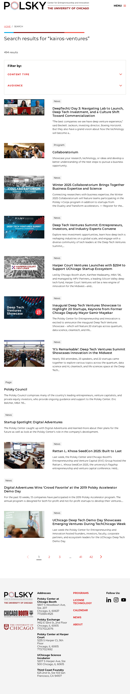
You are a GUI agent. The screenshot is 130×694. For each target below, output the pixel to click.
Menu (118, 5)
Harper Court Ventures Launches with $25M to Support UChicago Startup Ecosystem (89, 267)
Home (7, 26)
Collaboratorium (65, 152)
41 (80, 557)
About (78, 624)
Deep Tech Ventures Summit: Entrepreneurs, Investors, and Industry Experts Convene (87, 227)
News (77, 617)
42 (91, 557)
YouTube (123, 599)
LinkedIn (108, 599)
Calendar (80, 610)
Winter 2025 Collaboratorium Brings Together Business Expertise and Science (88, 186)
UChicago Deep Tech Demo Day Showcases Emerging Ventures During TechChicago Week (89, 522)
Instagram (116, 599)
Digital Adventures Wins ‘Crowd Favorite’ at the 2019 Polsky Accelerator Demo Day (60, 489)
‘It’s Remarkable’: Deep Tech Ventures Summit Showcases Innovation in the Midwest (88, 351)
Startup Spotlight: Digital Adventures (33, 422)
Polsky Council (15, 389)
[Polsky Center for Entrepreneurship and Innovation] (46, 5)
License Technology (82, 602)
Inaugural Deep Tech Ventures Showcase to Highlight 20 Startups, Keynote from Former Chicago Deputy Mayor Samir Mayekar (87, 309)
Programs (81, 593)
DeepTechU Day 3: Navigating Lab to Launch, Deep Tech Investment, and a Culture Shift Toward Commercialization (88, 112)
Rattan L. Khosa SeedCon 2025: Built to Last (87, 451)
